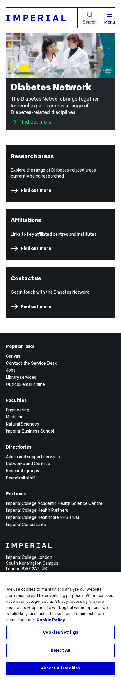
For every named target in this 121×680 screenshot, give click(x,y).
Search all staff (20, 478)
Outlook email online (25, 384)
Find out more (35, 122)
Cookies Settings (60, 632)
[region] (60, 626)
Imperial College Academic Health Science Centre (54, 503)
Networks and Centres (28, 463)
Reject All (60, 650)
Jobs (11, 370)
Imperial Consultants (26, 524)
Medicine (15, 417)
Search (90, 21)
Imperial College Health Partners (37, 510)
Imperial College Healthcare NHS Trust (43, 517)
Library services (21, 377)
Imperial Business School (30, 431)
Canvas (13, 356)
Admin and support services (33, 456)
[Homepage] (42, 17)
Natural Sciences (22, 424)
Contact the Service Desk (31, 363)
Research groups (22, 470)
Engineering (17, 410)
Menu (109, 21)
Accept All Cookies (60, 668)
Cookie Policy (50, 619)
